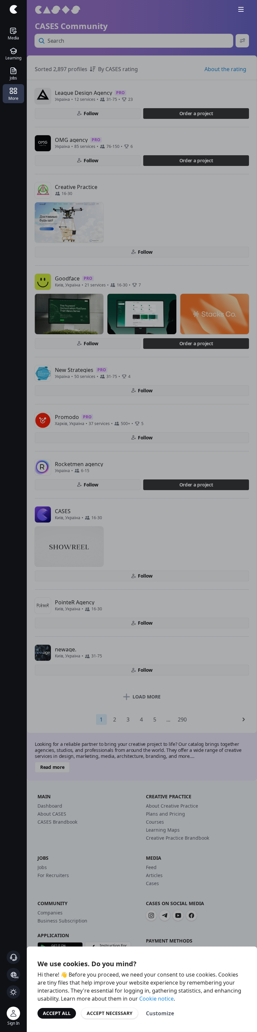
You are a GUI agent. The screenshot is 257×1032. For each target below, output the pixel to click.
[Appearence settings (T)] (13, 992)
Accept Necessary (110, 1013)
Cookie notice (156, 998)
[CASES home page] (13, 9)
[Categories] (241, 9)
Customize (160, 1013)
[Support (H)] (13, 957)
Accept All (57, 1013)
